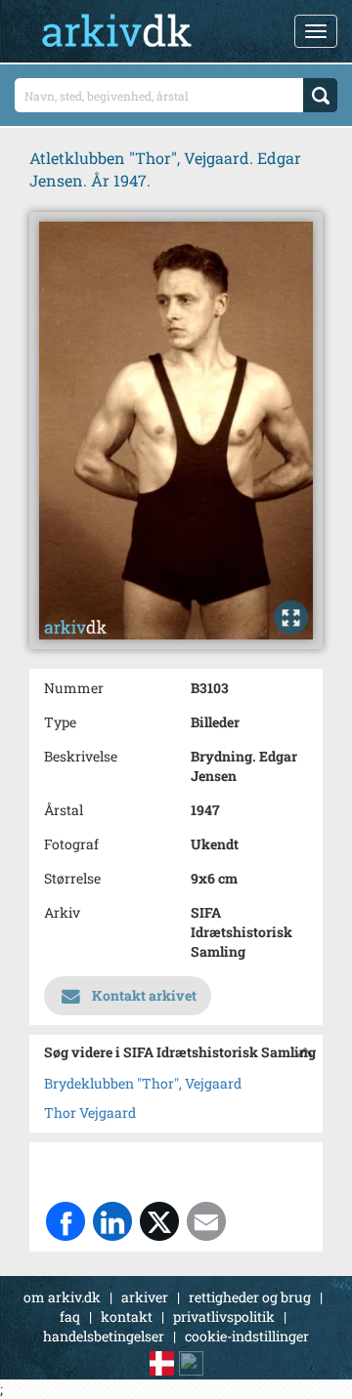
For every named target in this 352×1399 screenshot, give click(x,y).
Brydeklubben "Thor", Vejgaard (143, 1083)
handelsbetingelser (103, 1336)
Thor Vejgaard (90, 1112)
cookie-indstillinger (247, 1336)
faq (70, 1316)
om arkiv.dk (62, 1297)
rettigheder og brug (250, 1297)
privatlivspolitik (224, 1316)
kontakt (127, 1316)
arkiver (144, 1297)
